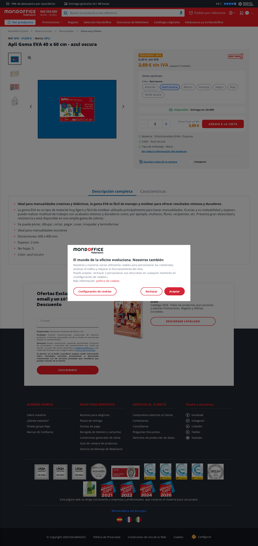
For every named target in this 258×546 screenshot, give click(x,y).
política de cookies (107, 281)
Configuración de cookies (94, 291)
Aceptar (174, 291)
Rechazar (151, 291)
